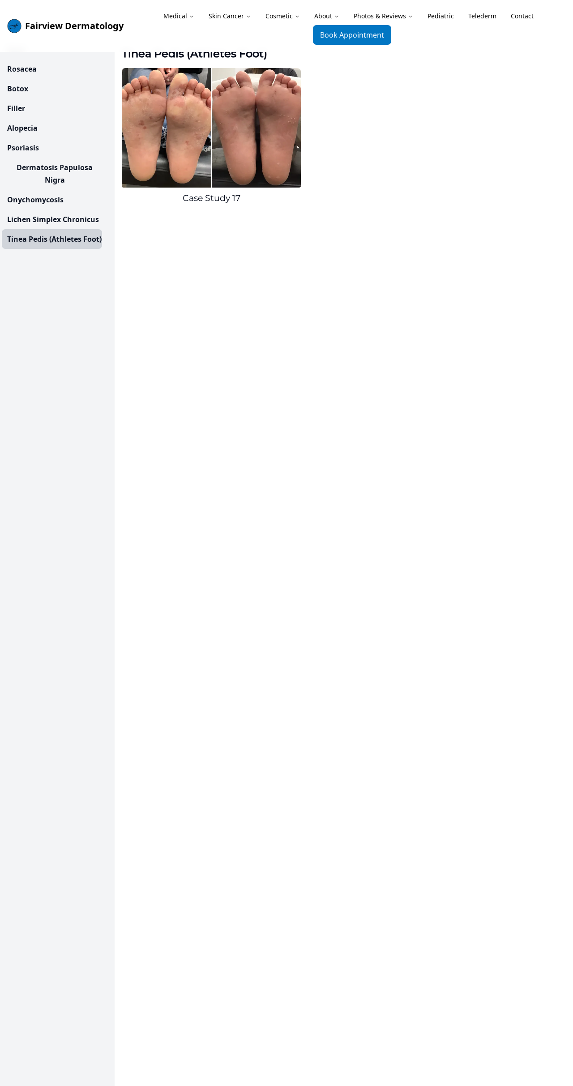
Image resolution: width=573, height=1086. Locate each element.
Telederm (482, 16)
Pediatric (441, 16)
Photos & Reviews (380, 16)
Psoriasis (23, 148)
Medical (175, 16)
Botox (17, 89)
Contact (522, 16)
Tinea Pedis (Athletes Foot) (54, 239)
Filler (16, 108)
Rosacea (22, 69)
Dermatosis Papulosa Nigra (55, 173)
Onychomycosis (35, 200)
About (323, 16)
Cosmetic (279, 16)
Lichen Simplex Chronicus (53, 219)
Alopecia (22, 128)
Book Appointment (352, 35)
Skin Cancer (226, 16)
